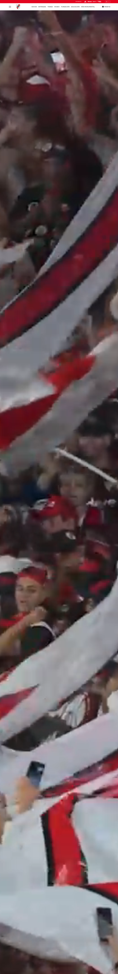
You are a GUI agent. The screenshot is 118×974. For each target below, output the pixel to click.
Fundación (65, 7)
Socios (34, 7)
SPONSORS (78, 1)
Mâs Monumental (88, 7)
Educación (75, 7)
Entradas (42, 7)
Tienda (50, 7)
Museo (56, 7)
